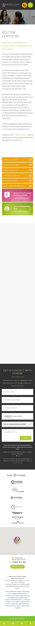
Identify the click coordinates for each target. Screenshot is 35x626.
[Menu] (30, 5)
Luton (22, 578)
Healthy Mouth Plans (21, 135)
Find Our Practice (10, 170)
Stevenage (23, 576)
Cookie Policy (21, 582)
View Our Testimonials (12, 175)
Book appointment (17, 618)
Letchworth (18, 578)
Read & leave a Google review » (13, 584)
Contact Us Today (10, 159)
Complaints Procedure (23, 580)
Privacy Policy (13, 582)
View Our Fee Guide (10, 181)
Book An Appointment (12, 165)
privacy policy (17, 463)
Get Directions (17, 566)
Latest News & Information (14, 186)
